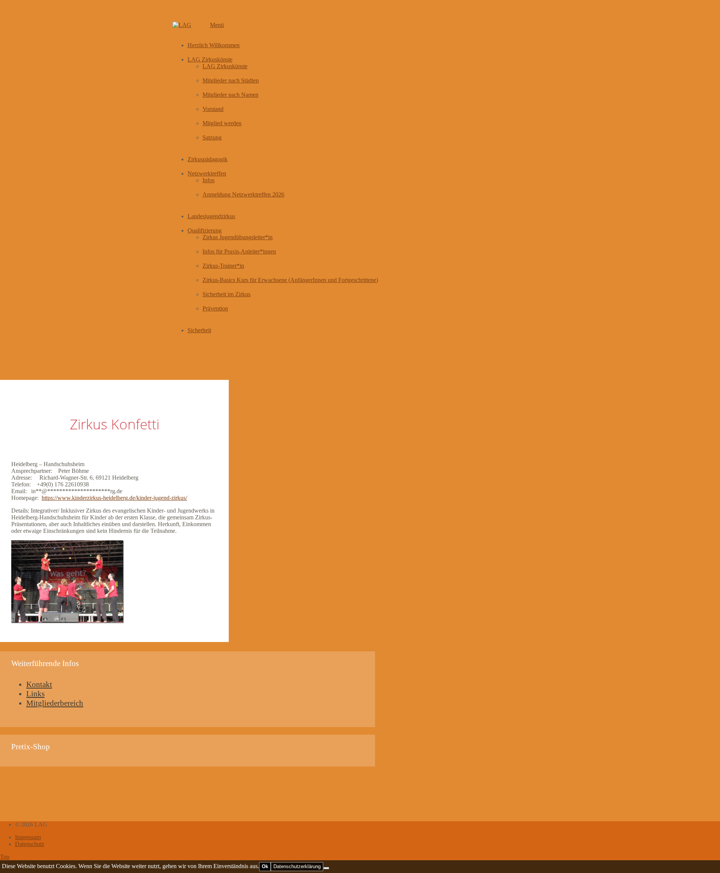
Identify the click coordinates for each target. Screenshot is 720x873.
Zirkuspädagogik (208, 159)
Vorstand (213, 109)
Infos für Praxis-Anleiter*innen (239, 251)
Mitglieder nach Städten (230, 80)
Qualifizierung (205, 230)
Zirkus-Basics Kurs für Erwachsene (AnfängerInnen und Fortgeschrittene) (290, 280)
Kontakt (39, 684)
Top (4, 857)
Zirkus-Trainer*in (223, 265)
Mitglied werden (222, 123)
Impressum (28, 837)
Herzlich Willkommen (214, 45)
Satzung (212, 137)
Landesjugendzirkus (211, 216)
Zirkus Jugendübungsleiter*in (237, 237)
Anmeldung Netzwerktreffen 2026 (243, 194)
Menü (217, 25)
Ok (265, 866)
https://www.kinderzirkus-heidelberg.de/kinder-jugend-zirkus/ (114, 498)
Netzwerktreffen (207, 173)
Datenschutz (29, 844)
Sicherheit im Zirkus (226, 294)
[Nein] (326, 868)
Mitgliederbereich (54, 703)
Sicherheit (199, 330)
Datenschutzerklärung (297, 866)
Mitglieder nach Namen (230, 95)
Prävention (215, 308)
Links (35, 693)
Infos (208, 180)
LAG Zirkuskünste (210, 59)
